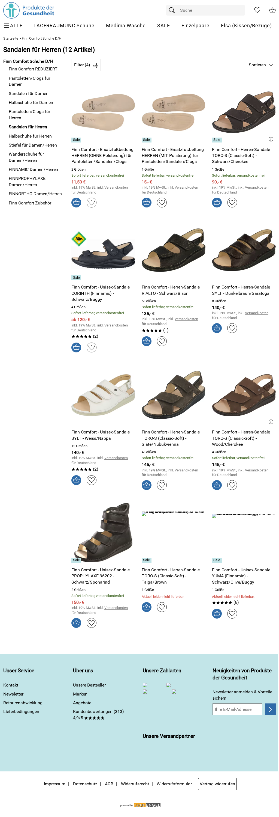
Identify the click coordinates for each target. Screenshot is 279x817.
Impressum (54, 783)
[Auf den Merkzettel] (91, 202)
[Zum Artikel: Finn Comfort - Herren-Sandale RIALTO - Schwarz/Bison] (173, 250)
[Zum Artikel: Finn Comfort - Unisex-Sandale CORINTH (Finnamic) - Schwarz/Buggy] (103, 250)
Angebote (82, 702)
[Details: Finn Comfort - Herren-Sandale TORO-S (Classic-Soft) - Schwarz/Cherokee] (217, 140)
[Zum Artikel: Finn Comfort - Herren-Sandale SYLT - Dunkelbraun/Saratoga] (244, 250)
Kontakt (10, 685)
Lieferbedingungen (21, 711)
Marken (80, 694)
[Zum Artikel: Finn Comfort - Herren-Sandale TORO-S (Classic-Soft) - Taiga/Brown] (173, 532)
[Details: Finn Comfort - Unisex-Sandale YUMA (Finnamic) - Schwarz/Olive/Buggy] (217, 560)
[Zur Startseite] (28, 10)
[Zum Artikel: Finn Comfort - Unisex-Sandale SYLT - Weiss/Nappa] (103, 395)
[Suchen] (173, 10)
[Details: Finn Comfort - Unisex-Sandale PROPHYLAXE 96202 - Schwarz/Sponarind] (77, 560)
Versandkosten (116, 187)
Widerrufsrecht (135, 783)
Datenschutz (85, 783)
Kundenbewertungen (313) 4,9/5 (98, 714)
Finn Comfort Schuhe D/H (41, 38)
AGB (109, 783)
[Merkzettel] (257, 10)
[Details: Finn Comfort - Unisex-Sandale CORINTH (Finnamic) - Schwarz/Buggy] (77, 277)
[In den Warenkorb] (76, 202)
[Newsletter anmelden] (270, 709)
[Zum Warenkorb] (272, 10)
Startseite (10, 38)
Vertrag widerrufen (217, 783)
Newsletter (13, 694)
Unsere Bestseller (89, 685)
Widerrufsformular (174, 783)
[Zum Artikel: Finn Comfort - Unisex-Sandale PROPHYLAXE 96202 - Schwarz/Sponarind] (103, 532)
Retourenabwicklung (23, 702)
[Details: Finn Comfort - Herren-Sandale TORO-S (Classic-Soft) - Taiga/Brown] (147, 560)
